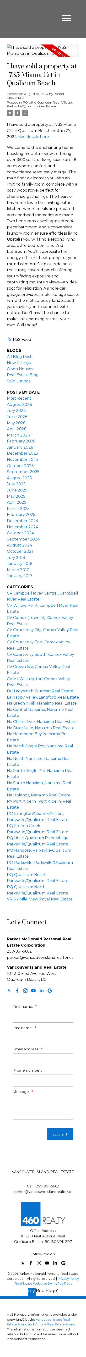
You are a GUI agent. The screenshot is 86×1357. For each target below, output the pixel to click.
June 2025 (17, 490)
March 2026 (18, 435)
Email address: (26, 1049)
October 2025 (20, 465)
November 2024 (22, 527)
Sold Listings (18, 381)
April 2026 (16, 429)
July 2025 (16, 484)
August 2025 (19, 478)
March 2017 (18, 570)
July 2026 (16, 410)
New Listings (19, 362)
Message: (22, 1091)
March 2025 (18, 508)
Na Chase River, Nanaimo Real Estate (42, 721)
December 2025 (22, 453)
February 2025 (21, 514)
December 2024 (22, 521)
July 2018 (16, 557)
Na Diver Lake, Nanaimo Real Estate (41, 728)
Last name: (23, 1028)
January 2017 (19, 576)
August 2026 (19, 404)
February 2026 (21, 441)
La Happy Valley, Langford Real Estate (43, 697)
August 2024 (19, 545)
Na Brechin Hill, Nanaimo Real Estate (42, 703)
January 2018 (19, 563)
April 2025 (16, 502)
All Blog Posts (20, 356)
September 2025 (23, 471)
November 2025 (22, 459)
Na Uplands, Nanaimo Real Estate (38, 795)
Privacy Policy (68, 1278)
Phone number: (27, 1070)
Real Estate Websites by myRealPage (44, 1283)
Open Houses (20, 369)
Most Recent (19, 398)
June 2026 (17, 416)
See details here (33, 136)
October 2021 (20, 551)
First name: (23, 1006)
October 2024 (20, 533)
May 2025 (16, 496)
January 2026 (20, 447)
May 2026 (16, 423)
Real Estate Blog (23, 375)
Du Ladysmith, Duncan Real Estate (40, 691)
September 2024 (23, 539)
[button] (9, 990)
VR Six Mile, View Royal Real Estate (40, 899)
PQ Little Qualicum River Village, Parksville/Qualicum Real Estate (40, 104)
